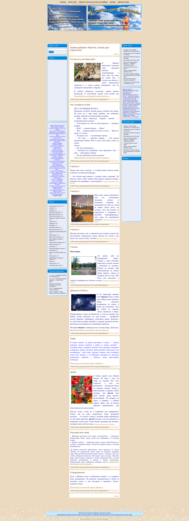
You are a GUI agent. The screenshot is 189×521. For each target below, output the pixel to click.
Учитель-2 (74, 229)
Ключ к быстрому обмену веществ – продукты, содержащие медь (130, 140)
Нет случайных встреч (80, 104)
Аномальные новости (55, 206)
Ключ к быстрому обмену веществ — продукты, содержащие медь (130, 63)
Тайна (73, 338)
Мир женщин (53, 235)
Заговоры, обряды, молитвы (57, 218)
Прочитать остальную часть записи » (92, 96)
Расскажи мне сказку (79, 432)
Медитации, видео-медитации (57, 231)
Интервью (52, 225)
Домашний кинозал (54, 214)
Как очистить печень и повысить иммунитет (130, 79)
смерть (96, 490)
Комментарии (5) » (106, 366)
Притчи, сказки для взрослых (57, 252)
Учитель (74, 247)
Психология (52, 256)
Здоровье (52, 223)
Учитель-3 (74, 191)
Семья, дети (52, 263)
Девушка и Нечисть (79, 290)
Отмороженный (77, 472)
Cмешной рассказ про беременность (57, 276)
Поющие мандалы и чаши (56, 248)
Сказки (96, 185)
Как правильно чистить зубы (131, 60)
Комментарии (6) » (103, 285)
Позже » (116, 54)
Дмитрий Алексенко (54, 212)
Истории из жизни (54, 227)
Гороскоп (51, 210)
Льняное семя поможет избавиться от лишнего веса (131, 50)
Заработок (52, 221)
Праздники (52, 250)
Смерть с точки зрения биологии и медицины (57, 292)
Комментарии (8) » (103, 490)
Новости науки (53, 244)
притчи (96, 99)
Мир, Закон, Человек (55, 237)
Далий (73, 372)
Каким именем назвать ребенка (55, 289)
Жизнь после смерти (55, 216)
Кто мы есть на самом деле (82, 59)
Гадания (51, 208)
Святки (51, 261)
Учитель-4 (74, 166)
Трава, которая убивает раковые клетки (130, 71)
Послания (52, 246)
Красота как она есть (55, 229)
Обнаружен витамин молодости (55, 285)
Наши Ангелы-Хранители (56, 242)
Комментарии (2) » (103, 241)
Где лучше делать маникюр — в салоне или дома (57, 280)
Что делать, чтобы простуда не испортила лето (131, 82)
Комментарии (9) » (103, 99)
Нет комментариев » (104, 161)
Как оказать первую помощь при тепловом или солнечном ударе (132, 75)
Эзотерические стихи (55, 265)
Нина (50, 291)
